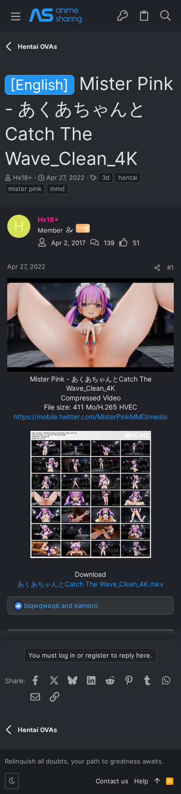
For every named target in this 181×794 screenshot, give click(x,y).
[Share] (157, 267)
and (61, 605)
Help (141, 781)
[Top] (157, 781)
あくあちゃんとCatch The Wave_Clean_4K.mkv (90, 584)
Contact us (112, 781)
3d (106, 177)
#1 (170, 267)
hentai (127, 177)
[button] (16, 15)
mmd (57, 188)
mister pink (25, 188)
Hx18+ (22, 177)
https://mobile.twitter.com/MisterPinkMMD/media (90, 416)
